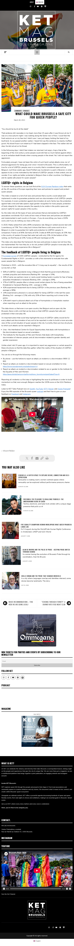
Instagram (27, 394)
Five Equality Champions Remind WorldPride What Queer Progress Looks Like (46, 525)
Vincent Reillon (8, 451)
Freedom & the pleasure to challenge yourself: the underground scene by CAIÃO (43, 500)
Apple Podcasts (64, 389)
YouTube (39, 389)
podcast (40, 391)
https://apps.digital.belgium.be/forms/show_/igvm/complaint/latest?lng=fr (31, 374)
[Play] (4, 889)
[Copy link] (42, 458)
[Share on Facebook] (32, 458)
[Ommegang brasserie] (37, 630)
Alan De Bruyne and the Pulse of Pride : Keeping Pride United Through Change (46, 551)
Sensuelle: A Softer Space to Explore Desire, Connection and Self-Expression (44, 476)
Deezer (51, 389)
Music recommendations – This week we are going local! (21, 603)
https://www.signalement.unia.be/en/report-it (20, 366)
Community (18, 111)
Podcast (26, 111)
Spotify (32, 389)
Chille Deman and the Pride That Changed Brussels (41, 576)
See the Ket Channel (8, 894)
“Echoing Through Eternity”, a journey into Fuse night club (53, 603)
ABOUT (32, 2)
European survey (10, 256)
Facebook (15, 394)
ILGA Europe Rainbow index (52, 186)
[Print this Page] (47, 458)
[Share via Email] (37, 458)
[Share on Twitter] (27, 458)
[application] (37, 870)
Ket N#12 (37, 714)
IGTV (46, 389)
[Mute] (67, 889)
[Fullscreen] (70, 889)
